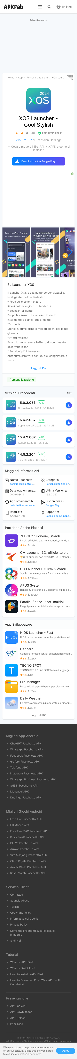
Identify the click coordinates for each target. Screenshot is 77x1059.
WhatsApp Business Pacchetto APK (33, 779)
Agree (65, 1050)
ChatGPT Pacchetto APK (25, 743)
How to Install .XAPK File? (26, 974)
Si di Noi (15, 940)
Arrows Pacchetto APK (24, 849)
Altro (69, 393)
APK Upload (17, 1018)
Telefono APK (19, 767)
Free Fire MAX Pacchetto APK (29, 831)
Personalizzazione (22, 379)
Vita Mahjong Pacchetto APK (28, 855)
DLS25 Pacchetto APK (24, 843)
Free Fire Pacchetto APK (26, 819)
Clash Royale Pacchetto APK (28, 861)
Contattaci (16, 894)
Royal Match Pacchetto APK (28, 873)
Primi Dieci (16, 1024)
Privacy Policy (19, 924)
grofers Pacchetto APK (25, 761)
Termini (15, 906)
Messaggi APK (19, 791)
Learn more (34, 1054)
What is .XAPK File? (22, 968)
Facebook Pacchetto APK (26, 755)
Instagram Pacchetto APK (26, 773)
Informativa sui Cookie (24, 918)
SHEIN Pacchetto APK (24, 785)
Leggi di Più (38, 715)
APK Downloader (21, 1011)
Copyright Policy (20, 912)
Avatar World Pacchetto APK (28, 867)
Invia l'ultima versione (22, 505)
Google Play (53, 505)
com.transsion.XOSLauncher (26, 483)
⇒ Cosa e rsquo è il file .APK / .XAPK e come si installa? (39, 148)
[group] (16, 252)
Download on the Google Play (38, 161)
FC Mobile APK (19, 825)
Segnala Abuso (19, 900)
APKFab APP (18, 1005)
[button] (69, 252)
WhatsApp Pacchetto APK (26, 749)
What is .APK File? (21, 962)
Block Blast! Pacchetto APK (27, 837)
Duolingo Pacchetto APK (25, 797)
